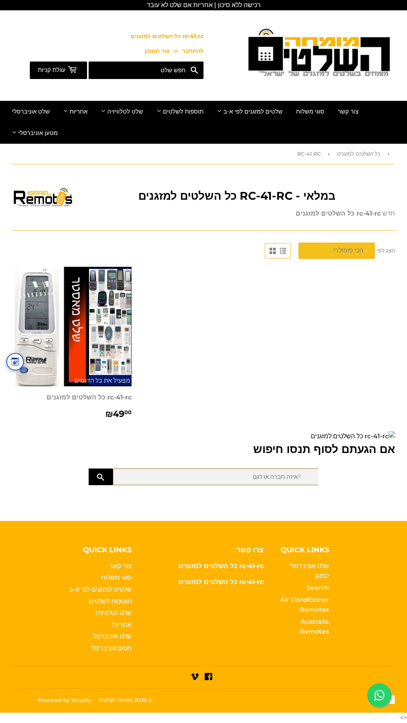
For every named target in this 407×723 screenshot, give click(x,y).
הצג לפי (385, 250)
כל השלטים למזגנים (358, 153)
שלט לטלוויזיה (124, 111)
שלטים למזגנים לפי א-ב (252, 111)
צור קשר (348, 111)
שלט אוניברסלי (31, 111)
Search (317, 588)
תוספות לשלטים (182, 111)
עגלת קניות (52, 69)
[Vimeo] (195, 677)
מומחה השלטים (116, 700)
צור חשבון (157, 51)
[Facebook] (208, 677)
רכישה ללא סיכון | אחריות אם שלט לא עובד (204, 5)
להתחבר (193, 51)
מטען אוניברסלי (37, 133)
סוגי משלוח (310, 111)
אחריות (77, 111)
